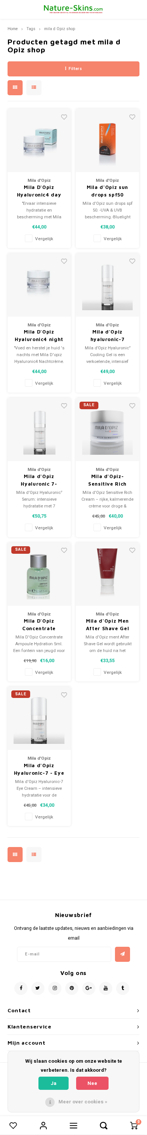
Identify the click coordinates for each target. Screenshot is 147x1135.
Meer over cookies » (82, 1101)
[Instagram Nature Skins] (54, 988)
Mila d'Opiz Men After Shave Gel (107, 624)
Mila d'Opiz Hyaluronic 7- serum (39, 480)
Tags (30, 29)
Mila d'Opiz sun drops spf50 (107, 191)
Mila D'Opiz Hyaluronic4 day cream (39, 191)
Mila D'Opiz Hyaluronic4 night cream (39, 336)
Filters (75, 69)
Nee (92, 1083)
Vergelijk (44, 239)
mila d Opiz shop (59, 29)
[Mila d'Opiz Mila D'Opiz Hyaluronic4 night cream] (39, 285)
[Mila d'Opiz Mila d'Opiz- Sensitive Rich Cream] (107, 429)
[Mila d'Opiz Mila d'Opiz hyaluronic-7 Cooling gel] (107, 285)
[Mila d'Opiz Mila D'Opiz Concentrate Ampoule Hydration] (39, 574)
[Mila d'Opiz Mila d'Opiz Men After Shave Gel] (107, 574)
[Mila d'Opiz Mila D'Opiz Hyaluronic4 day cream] (39, 140)
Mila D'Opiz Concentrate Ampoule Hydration (39, 625)
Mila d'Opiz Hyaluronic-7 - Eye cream (39, 769)
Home (13, 29)
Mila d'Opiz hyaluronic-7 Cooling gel (107, 336)
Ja (54, 1083)
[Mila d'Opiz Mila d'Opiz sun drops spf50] (107, 140)
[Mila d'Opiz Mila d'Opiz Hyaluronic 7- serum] (39, 429)
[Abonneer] (122, 954)
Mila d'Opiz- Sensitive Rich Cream (107, 480)
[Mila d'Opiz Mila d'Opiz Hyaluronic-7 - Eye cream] (39, 718)
